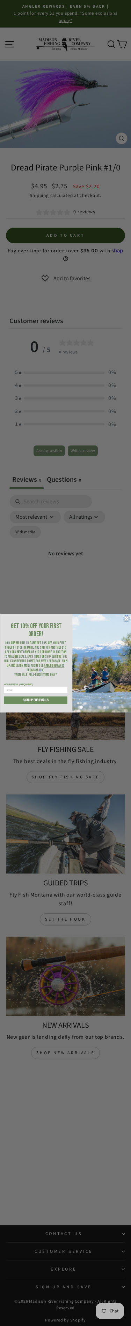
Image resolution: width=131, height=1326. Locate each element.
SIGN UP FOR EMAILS (36, 700)
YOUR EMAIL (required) (18, 684)
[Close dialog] (126, 618)
